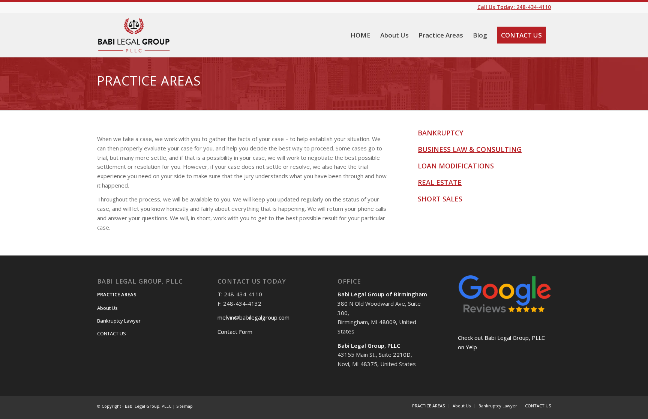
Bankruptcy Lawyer (119, 320)
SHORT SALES (440, 198)
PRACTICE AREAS (116, 294)
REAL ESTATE (440, 182)
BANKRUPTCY (440, 132)
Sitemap (184, 406)
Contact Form (235, 331)
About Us (107, 308)
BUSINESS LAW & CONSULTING (470, 149)
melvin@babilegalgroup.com (254, 317)
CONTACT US (111, 333)
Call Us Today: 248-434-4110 (514, 7)
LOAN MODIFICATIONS (456, 165)
